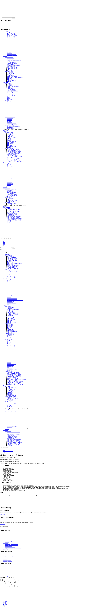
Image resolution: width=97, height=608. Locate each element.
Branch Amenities (10, 58)
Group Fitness (9, 138)
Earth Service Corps (10, 111)
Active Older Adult (10, 133)
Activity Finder (5, 130)
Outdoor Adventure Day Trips (12, 90)
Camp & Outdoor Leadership (12, 271)
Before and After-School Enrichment (13, 126)
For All (8, 61)
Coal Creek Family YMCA (12, 35)
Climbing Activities (10, 135)
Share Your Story (10, 184)
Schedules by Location (9, 371)
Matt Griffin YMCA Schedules (12, 155)
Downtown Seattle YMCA (12, 37)
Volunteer (9, 185)
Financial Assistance (10, 212)
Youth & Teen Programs (9, 333)
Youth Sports (9, 109)
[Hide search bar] (1, 249)
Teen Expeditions (10, 336)
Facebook (5, 601)
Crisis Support (9, 190)
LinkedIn (5, 603)
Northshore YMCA (10, 41)
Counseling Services (10, 198)
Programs (4, 82)
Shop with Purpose (10, 78)
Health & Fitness (8, 306)
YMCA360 (9, 81)
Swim (8, 144)
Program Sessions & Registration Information (15, 77)
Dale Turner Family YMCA (12, 36)
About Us (4, 566)
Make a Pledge (9, 170)
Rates (8, 69)
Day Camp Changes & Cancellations (13, 211)
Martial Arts (9, 105)
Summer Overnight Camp (11, 54)
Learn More (5, 206)
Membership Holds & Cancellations (13, 217)
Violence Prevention (10, 196)
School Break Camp (10, 128)
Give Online (9, 168)
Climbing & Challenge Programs (13, 86)
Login (4, 23)
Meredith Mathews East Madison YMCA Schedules (16, 156)
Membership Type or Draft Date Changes (14, 218)
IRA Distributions (10, 169)
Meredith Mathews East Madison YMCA (14, 40)
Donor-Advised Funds (11, 166)
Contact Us (9, 180)
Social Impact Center (6, 188)
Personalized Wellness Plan (12, 76)
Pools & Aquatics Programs (12, 68)
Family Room (9, 103)
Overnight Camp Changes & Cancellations (14, 219)
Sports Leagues (10, 143)
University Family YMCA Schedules (13, 160)
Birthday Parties (10, 101)
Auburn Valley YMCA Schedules (13, 149)
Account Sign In (10, 72)
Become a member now (9, 279)
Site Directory (9, 222)
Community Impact (10, 59)
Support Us (5, 187)
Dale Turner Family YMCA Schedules (14, 152)
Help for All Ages (8, 419)
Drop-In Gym (9, 136)
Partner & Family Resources (12, 200)
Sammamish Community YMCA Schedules (15, 158)
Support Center (10, 79)
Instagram (5, 602)
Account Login (5, 549)
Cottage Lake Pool (10, 94)
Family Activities (10, 102)
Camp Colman (9, 50)
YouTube (5, 604)
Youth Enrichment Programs (12, 108)
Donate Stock (9, 165)
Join (3, 22)
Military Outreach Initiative (12, 67)
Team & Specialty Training (12, 146)
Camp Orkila (9, 51)
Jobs (3, 26)
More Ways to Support (9, 401)
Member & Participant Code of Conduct (14, 216)
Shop (4, 24)
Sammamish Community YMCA (13, 42)
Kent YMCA (9, 38)
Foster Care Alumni (10, 193)
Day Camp (9, 52)
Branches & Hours (8, 255)
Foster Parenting (10, 204)
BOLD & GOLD (10, 118)
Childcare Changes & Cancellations (13, 209)
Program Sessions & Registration (13, 221)
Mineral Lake (9, 53)
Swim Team (9, 98)
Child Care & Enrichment (9, 347)
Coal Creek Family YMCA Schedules (14, 151)
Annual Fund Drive (10, 174)
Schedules (5, 131)
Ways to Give (7, 386)
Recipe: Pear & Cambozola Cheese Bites (7, 502)
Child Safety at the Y (6, 553)
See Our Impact (10, 183)
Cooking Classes (10, 88)
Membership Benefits (11, 66)
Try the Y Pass (9, 70)
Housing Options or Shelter (12, 194)
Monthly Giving (10, 171)
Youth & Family (8, 323)
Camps (6, 269)
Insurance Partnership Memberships (13, 65)
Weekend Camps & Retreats (12, 55)
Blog (3, 568)
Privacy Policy (5, 576)
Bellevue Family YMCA (11, 34)
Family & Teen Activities (11, 137)
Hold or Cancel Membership (10, 547)
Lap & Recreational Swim (11, 95)
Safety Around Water (11, 96)
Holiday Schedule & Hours (12, 75)
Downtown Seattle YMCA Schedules (13, 153)
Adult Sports (9, 85)
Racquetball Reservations (11, 141)
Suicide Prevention (10, 201)
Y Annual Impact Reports (7, 561)
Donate (4, 25)
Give (4, 162)
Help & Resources (8, 431)
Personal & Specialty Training (12, 91)
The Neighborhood (10, 399)
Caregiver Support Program (12, 203)
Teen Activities (9, 335)
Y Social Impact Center (11, 400)
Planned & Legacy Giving (12, 172)
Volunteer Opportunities (11, 80)
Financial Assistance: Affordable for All (14, 60)
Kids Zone (9, 74)
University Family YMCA (12, 44)
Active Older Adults (10, 84)
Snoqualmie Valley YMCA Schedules (14, 159)
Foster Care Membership (11, 62)
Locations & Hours (6, 31)
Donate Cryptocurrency (11, 164)
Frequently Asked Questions (12, 63)
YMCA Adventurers (10, 107)
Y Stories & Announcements (8, 451)
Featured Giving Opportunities (10, 396)
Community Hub (10, 87)
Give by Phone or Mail (11, 167)
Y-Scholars (9, 116)
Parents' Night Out (10, 106)
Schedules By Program (9, 354)
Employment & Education (11, 192)
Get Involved (7, 425)
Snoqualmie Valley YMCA (12, 43)
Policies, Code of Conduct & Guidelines (14, 220)
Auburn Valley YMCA (11, 33)
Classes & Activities (10, 134)
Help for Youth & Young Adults (10, 411)
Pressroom (4, 567)
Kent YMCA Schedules (11, 154)
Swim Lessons (9, 97)
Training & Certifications (11, 99)
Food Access (9, 199)
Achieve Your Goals (10, 73)
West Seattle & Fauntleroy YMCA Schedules (15, 161)
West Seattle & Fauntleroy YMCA (13, 45)
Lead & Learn (9, 182)
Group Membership (10, 64)
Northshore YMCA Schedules (12, 157)
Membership (5, 56)
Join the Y (4, 532)
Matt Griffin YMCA (10, 39)
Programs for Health (10, 92)
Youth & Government (11, 115)
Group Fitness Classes (11, 89)
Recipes (5, 500)
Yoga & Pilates (9, 147)
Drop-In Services (10, 191)
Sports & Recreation (10, 142)
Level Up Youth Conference (12, 195)
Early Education (10, 127)
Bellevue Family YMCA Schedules (13, 150)
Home (4, 450)
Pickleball (9, 140)
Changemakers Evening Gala (12, 175)
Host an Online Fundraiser (12, 181)
